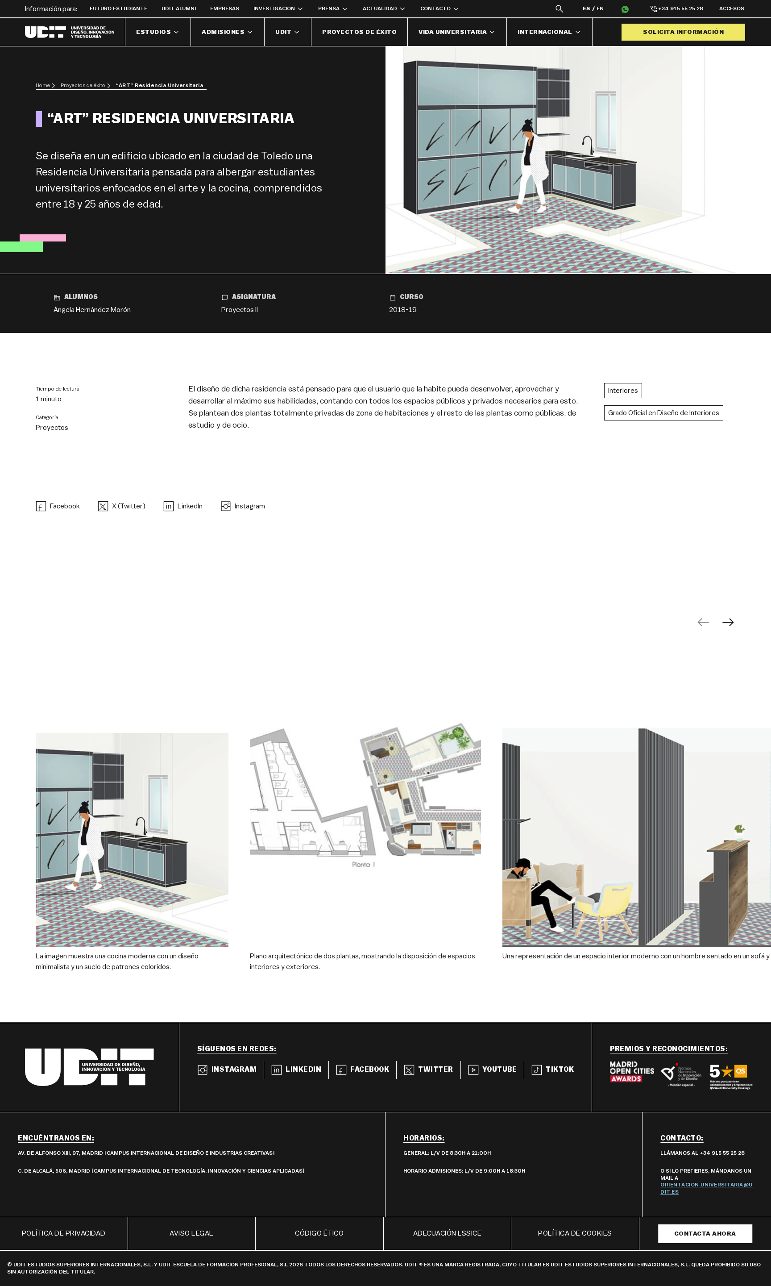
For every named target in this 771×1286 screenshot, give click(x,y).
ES (586, 8)
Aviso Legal (192, 1233)
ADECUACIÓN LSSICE (447, 1233)
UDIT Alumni (179, 8)
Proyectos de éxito (359, 32)
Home (43, 85)
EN (600, 8)
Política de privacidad (64, 1233)
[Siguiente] (728, 622)
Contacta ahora (705, 1234)
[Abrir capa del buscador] (559, 8)
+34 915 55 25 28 (680, 8)
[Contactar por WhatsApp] (625, 9)
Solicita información (683, 32)
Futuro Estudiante (118, 8)
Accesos (731, 8)
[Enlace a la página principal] (75, 32)
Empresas (224, 8)
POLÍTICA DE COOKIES (575, 1233)
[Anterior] (703, 622)
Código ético (319, 1233)
